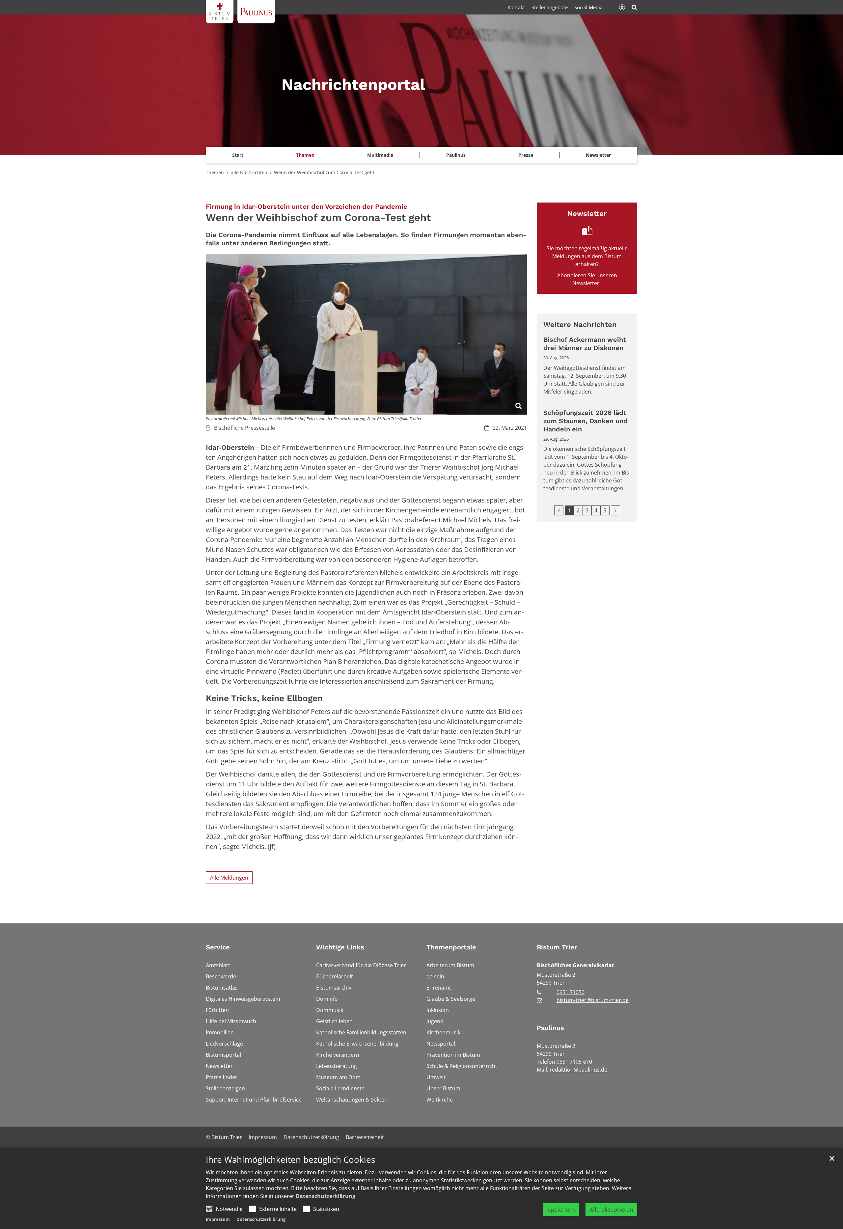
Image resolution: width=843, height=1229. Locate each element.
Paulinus (550, 1028)
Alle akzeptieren (611, 1210)
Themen (215, 172)
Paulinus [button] (456, 155)
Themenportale (451, 947)
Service (218, 947)
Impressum (218, 1219)
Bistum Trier (557, 947)
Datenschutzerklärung (325, 1196)
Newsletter (598, 155)
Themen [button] (305, 155)
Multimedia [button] (380, 155)
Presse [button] (525, 155)
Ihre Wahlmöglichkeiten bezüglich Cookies (290, 1159)
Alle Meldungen (229, 877)
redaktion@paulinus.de (578, 1069)
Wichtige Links (340, 947)
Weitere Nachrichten (580, 324)
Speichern (561, 1210)
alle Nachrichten (249, 172)
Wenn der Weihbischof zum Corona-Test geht (324, 172)
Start (237, 155)
